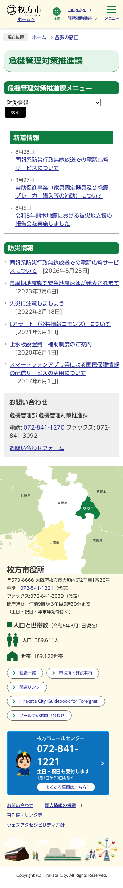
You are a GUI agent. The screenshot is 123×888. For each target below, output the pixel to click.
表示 (15, 111)
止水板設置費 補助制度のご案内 (51, 344)
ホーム (39, 37)
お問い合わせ (20, 805)
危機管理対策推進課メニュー (50, 88)
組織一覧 (27, 673)
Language (77, 9)
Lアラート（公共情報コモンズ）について (60, 324)
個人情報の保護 (60, 805)
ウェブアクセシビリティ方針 (36, 825)
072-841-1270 (44, 427)
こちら (65, 787)
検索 (56, 18)
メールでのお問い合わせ (42, 715)
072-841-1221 (37, 588)
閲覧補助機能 (80, 18)
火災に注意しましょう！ (40, 303)
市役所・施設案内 (75, 673)
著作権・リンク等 (24, 815)
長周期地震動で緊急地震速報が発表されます (64, 283)
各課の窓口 (67, 37)
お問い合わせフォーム (37, 448)
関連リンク (29, 687)
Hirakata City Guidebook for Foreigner (58, 701)
